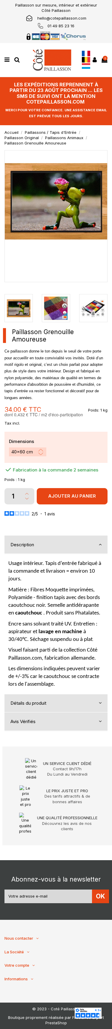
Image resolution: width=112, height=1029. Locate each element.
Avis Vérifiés (23, 721)
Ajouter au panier (72, 496)
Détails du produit (28, 703)
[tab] (56, 545)
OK (100, 896)
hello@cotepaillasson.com (61, 18)
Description (22, 544)
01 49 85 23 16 (60, 25)
